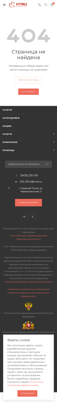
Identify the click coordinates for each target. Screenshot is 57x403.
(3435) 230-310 (29, 175)
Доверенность (28, 296)
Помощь (8, 150)
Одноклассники (32, 216)
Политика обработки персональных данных (28, 281)
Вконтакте (24, 216)
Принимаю (27, 393)
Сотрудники (11, 118)
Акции (7, 126)
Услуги (7, 110)
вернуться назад (28, 80)
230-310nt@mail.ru (31, 181)
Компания (10, 142)
